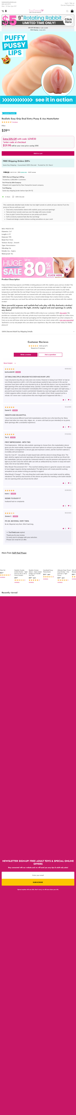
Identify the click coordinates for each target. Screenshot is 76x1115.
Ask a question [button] (50, 354)
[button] (63, 399)
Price (3, 126)
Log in (66, 3)
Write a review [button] (25, 354)
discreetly (63, 313)
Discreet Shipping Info (67, 5)
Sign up (72, 3)
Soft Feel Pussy (19, 552)
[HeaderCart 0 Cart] (72, 11)
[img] (9, 369)
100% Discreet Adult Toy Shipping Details (17, 331)
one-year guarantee (66, 320)
